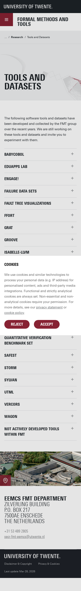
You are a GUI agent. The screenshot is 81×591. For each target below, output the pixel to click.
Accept (46, 324)
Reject (17, 324)
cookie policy (14, 313)
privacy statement (49, 307)
